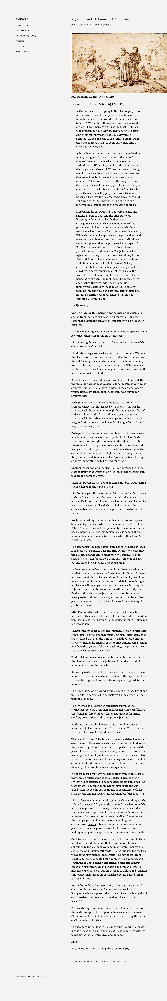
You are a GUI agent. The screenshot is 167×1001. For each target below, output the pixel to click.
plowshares (78, 854)
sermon (108, 25)
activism (78, 25)
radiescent (22, 19)
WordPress (40, 976)
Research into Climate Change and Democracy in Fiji (97, 961)
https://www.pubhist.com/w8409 (109, 948)
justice (87, 25)
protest (125, 846)
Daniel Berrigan (120, 839)
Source (124, 717)
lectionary (97, 25)
